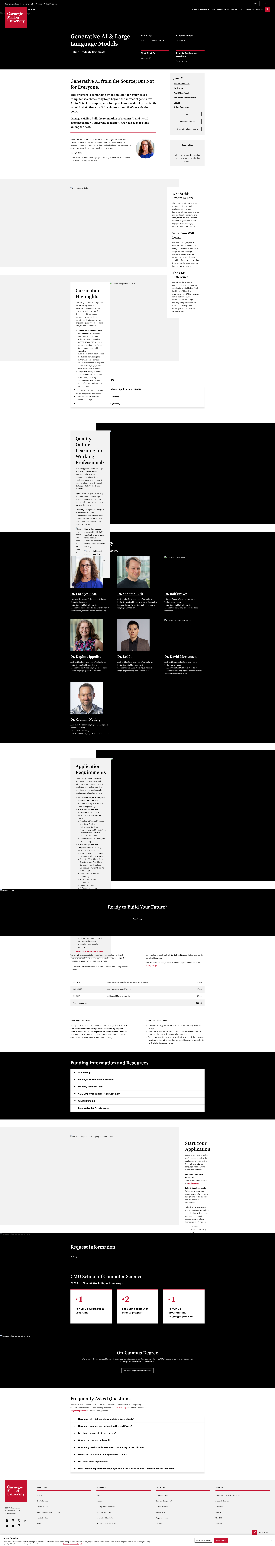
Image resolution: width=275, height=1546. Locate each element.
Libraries (159, 1523)
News (39, 1523)
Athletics (40, 1495)
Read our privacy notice (71, 1544)
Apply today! (151, 965)
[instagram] (13, 1520)
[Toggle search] (267, 9)
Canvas (218, 1512)
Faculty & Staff (27, 4)
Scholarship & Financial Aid (106, 1523)
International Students (104, 1518)
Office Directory (50, 4)
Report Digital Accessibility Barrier (227, 1495)
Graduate (99, 1501)
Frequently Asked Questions (187, 129)
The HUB (218, 1518)
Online (31, 9)
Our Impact (161, 1487)
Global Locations (162, 1507)
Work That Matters (162, 1512)
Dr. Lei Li (124, 656)
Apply (187, 114)
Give (255, 3)
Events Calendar (43, 1501)
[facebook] (7, 1520)
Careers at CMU (42, 1507)
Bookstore (219, 1507)
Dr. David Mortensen (180, 656)
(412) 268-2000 (10, 1513)
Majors (98, 1495)
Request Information (187, 121)
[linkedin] (25, 1520)
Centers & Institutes (163, 1495)
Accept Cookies (221, 1540)
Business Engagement (164, 1501)
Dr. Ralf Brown (175, 593)
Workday (218, 1523)
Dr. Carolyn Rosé (83, 593)
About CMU (42, 1487)
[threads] (19, 1525)
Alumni (39, 4)
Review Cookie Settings (203, 1540)
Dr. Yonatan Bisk (130, 593)
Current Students (12, 4)
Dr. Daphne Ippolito (85, 656)
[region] (137, 1540)
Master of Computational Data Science (137, 1371)
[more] (25, 1525)
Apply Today (137, 919)
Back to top (263, 1532)
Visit (266, 3)
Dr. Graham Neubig (85, 719)
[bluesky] (13, 1525)
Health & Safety (42, 1518)
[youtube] (7, 1525)
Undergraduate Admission (105, 1507)
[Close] (271, 1540)
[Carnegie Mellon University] (16, 17)
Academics (101, 1487)
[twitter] (19, 1520)
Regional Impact (162, 1518)
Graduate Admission (103, 1512)
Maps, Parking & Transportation (48, 1512)
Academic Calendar (222, 1501)
